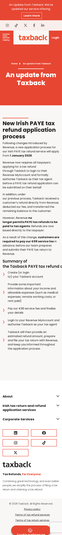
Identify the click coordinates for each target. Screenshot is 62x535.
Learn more (32, 16)
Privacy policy (32, 509)
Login (55, 38)
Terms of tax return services (32, 520)
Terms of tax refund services (32, 514)
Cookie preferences (31, 534)
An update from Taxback (37, 63)
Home (14, 63)
